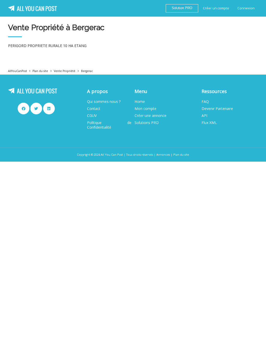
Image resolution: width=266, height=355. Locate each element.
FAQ (205, 101)
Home (140, 101)
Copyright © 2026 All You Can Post (100, 154)
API (204, 115)
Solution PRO (182, 8)
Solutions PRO (147, 122)
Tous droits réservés (139, 154)
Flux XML (209, 122)
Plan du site (40, 71)
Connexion (246, 8)
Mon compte (145, 108)
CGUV (92, 115)
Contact (93, 108)
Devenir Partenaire (217, 108)
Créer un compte (216, 8)
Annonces (163, 154)
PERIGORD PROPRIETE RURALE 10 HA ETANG (47, 45)
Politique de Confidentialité (109, 125)
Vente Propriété (64, 71)
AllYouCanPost (17, 71)
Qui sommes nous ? (104, 101)
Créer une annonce (151, 115)
